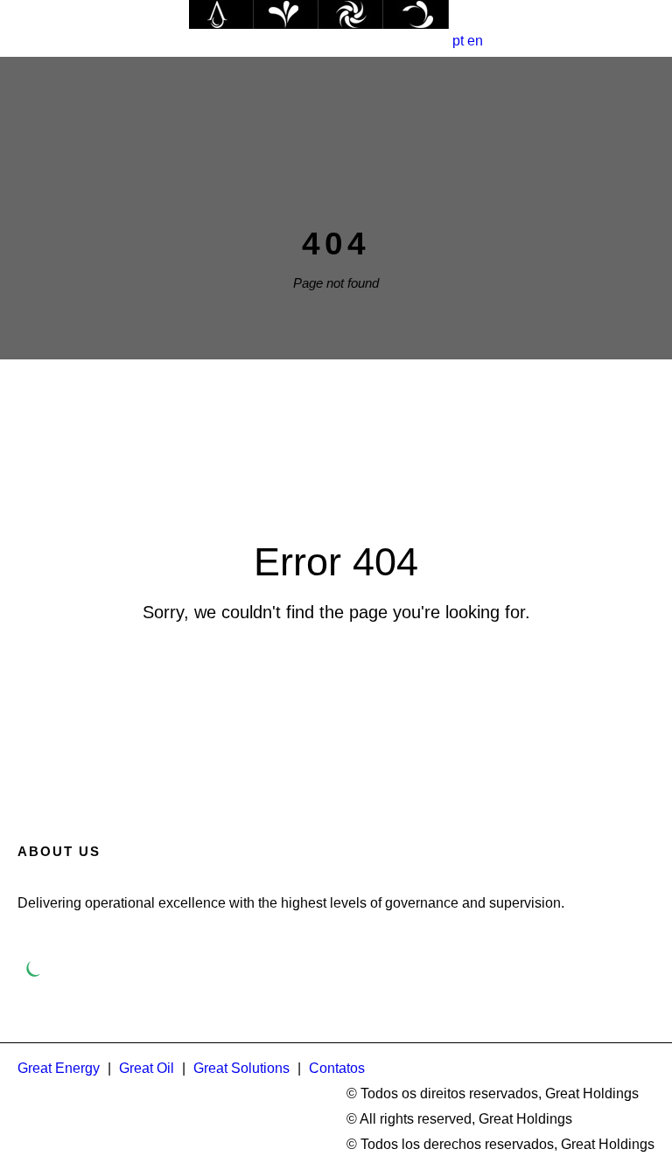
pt (458, 40)
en (475, 40)
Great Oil (146, 1068)
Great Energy (59, 1068)
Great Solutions (241, 1068)
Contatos (337, 1068)
